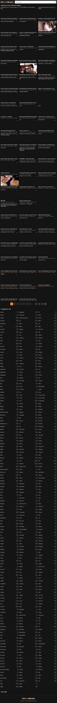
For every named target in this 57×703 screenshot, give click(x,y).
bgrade (9, 406)
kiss (28, 560)
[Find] (55, 2)
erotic (28, 332)
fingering (28, 363)
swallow (47, 569)
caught (9, 543)
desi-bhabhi (9, 643)
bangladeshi (9, 375)
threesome (47, 615)
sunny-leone (47, 566)
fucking (49, 132)
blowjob (21, 33)
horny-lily (28, 520)
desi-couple (9, 649)
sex (27, 132)
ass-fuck (9, 346)
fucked (28, 403)
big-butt (9, 429)
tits (16, 244)
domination (28, 315)
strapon (47, 549)
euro (28, 335)
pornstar (50, 230)
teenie (47, 606)
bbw (27, 19)
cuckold (9, 600)
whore (47, 675)
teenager (47, 603)
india (29, 47)
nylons (47, 317)
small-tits (47, 506)
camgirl (9, 529)
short (47, 483)
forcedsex (28, 389)
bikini (9, 455)
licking (54, 244)
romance (47, 420)
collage (9, 578)
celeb (9, 546)
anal (53, 286)
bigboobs (9, 443)
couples (9, 592)
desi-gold (9, 655)
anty (9, 335)
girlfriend (28, 432)
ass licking (9, 349)
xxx (47, 680)
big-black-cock (9, 423)
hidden (28, 480)
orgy (47, 340)
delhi (9, 632)
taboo (50, 118)
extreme (28, 349)
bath (9, 377)
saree (47, 432)
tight (47, 618)
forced (28, 386)
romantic (47, 423)
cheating (34, 19)
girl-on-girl (28, 429)
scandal (47, 440)
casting (9, 540)
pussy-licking (47, 397)
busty (9, 520)
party (47, 360)
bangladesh (9, 372)
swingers (47, 572)
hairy (28, 455)
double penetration (28, 317)
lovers (28, 600)
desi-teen (9, 663)
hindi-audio (28, 498)
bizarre (9, 463)
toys (47, 635)
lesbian (12, 244)
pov (15, 47)
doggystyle (28, 312)
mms (28, 649)
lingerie (28, 595)
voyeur (47, 663)
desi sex (8, 202)
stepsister (47, 543)
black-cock (9, 472)
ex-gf (28, 340)
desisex (9, 672)
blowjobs (9, 480)
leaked (28, 578)
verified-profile (47, 643)
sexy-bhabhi (47, 472)
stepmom (54, 118)
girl (2, 61)
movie (28, 663)
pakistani (47, 352)
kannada (28, 552)
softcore (47, 512)
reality (47, 406)
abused (9, 312)
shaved (47, 475)
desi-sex (9, 658)
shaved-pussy (47, 477)
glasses (28, 440)
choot (9, 558)
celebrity (9, 549)
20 (36, 303)
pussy (2, 33)
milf (21, 19)
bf (9, 403)
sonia (47, 520)
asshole (9, 352)
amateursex (9, 323)
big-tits (9, 437)
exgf (28, 343)
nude (27, 61)
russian (47, 429)
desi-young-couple (9, 669)
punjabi (47, 389)
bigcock (47, 33)
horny (28, 518)
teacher (47, 586)
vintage (47, 658)
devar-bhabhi (9, 678)
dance (9, 620)
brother (9, 509)
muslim (28, 672)
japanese (28, 549)
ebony (28, 326)
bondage (9, 486)
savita (47, 437)
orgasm (47, 335)
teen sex (12, 202)
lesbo (28, 586)
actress (9, 315)
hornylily (28, 523)
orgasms (47, 337)
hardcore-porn (28, 466)
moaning (28, 652)
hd (34, 104)
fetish (28, 360)
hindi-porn (28, 500)
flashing (28, 377)
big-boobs (9, 426)
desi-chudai (9, 646)
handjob (28, 457)
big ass (46, 75)
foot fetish (28, 380)
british (9, 506)
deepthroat (9, 629)
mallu (28, 612)
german (28, 420)
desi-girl (9, 652)
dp (28, 320)
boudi (9, 498)
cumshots (9, 609)
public (47, 383)
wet (47, 672)
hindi (28, 495)
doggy (9, 686)
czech (9, 618)
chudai (9, 563)
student (47, 216)
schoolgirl (47, 449)
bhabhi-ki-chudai (9, 412)
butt (9, 523)
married (28, 620)
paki (47, 349)
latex (28, 569)
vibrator (47, 646)
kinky (28, 558)
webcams (47, 669)
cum (40, 19)
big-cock (9, 432)
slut (47, 500)
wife (21, 75)
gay (28, 417)
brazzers (9, 503)
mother (34, 61)
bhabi (9, 417)
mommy (28, 658)
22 (42, 303)
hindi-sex (28, 506)
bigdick (9, 449)
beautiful (9, 392)
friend (16, 118)
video (47, 649)
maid (28, 606)
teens (13, 19)
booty (9, 492)
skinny (47, 492)
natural (28, 678)
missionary (28, 646)
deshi (9, 635)
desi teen (3, 202)
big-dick (9, 435)
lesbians (28, 583)
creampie (13, 104)
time (47, 620)
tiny (47, 623)
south (47, 523)
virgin (47, 660)
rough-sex (47, 426)
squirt (47, 532)
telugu (47, 612)
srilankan (47, 538)
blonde (9, 475)
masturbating (28, 632)
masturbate (28, 629)
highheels (28, 489)
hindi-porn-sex (28, 503)
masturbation (28, 635)
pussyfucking (47, 400)
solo (47, 515)
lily (28, 592)
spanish (47, 526)
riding (47, 415)
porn (54, 230)
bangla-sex (9, 369)
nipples (28, 686)
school (47, 443)
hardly (28, 469)
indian (21, 47)
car (9, 535)
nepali (28, 683)
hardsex (28, 472)
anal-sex (9, 332)
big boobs (54, 89)
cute (7, 286)
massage (28, 626)
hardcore (6, 19)
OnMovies (7, 2)
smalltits (47, 509)
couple (9, 589)
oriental (47, 343)
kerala (28, 555)
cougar (9, 586)
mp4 (28, 666)
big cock (34, 118)
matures (28, 640)
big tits (30, 19)
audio (9, 355)
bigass (9, 440)
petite (47, 363)
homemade (28, 512)
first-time (28, 369)
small (47, 503)
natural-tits (28, 680)
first (28, 366)
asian (43, 19)
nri (47, 312)
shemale (47, 480)
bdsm (9, 389)
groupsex (28, 452)
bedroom (9, 397)
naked (28, 675)
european (28, 337)
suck (47, 560)
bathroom (9, 380)
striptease (47, 555)
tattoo (47, 583)
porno (47, 372)
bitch (9, 460)
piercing (47, 366)
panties (47, 355)
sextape (47, 466)
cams (9, 532)
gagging (28, 412)
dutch (28, 323)
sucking (6, 89)
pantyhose (47, 357)
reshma (47, 412)
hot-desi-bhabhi (28, 529)
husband (28, 538)
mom (10, 19)
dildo (9, 683)
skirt (47, 495)
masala (28, 623)
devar (9, 675)
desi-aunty (9, 640)
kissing (28, 563)
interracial (52, 216)
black (9, 466)
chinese (9, 555)
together (47, 629)
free (28, 392)
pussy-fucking (47, 395)
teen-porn (47, 595)
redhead (47, 409)
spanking (47, 529)
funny (28, 409)
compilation (9, 583)
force (28, 383)
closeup (9, 572)
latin (28, 572)
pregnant (47, 380)
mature (30, 61)
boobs (9, 489)
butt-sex (9, 526)
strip (47, 552)
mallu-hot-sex (28, 615)
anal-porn (9, 329)
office (47, 320)
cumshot (9, 606)
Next (45, 303)
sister (48, 47)
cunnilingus (9, 612)
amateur (40, 33)
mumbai (28, 669)
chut (9, 566)
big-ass (9, 420)
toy (47, 632)
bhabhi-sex (9, 415)
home (52, 47)
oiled (47, 326)
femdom (28, 357)
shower (47, 486)
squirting (47, 535)
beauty (9, 395)
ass (52, 19)
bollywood (9, 483)
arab (9, 337)
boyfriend (9, 500)
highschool (28, 492)
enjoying (28, 329)
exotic (28, 346)
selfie (47, 455)
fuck (17, 19)
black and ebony (9, 469)
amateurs (9, 320)
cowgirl (9, 595)
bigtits (27, 146)
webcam (47, 666)
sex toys (47, 463)
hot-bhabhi (28, 526)
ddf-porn (9, 623)
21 (39, 303)
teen (2, 19)
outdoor (47, 346)
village (47, 655)
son (47, 518)
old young (47, 329)
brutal (9, 515)
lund (28, 603)
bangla (9, 366)
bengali (9, 400)
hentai (28, 477)
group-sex (28, 449)
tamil (47, 578)
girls (28, 435)
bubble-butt (9, 518)
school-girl (47, 446)
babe (11, 33)
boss (9, 495)
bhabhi (9, 409)
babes (9, 363)
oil (47, 323)
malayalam (28, 609)
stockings (47, 546)
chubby (9, 560)
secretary (47, 452)
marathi (28, 618)
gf (28, 423)
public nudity (47, 386)
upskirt (47, 640)
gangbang (28, 415)
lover (28, 598)
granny (28, 443)
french (28, 395)
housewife (28, 535)
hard (12, 47)
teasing (47, 589)
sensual (47, 457)
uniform (47, 638)
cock (9, 575)
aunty (9, 357)
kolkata (28, 566)
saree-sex (47, 435)
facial (28, 352)
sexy (16, 258)
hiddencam (28, 483)
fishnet (28, 372)
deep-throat (9, 626)
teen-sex (47, 598)
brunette (9, 512)
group (28, 446)
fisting (28, 375)
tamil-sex (47, 580)
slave (47, 498)
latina (28, 575)
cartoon (9, 538)
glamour (28, 437)
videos (47, 652)
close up (9, 569)
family (28, 355)
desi (9, 638)
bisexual (9, 457)
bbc (9, 383)
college (9, 580)
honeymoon (28, 515)
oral (47, 332)
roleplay (47, 417)
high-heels (28, 486)
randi (47, 403)
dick (9, 680)
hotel (28, 532)
